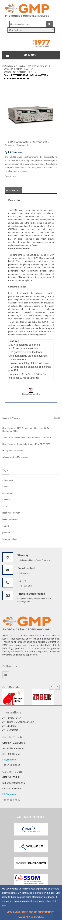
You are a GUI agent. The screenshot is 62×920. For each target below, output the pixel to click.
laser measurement (11, 512)
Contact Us (12, 729)
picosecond (7, 492)
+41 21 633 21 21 (25, 585)
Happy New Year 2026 (12, 450)
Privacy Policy (13, 717)
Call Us (21, 581)
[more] (56, 417)
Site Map (11, 725)
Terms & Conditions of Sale (20, 721)
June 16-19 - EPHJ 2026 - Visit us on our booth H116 (26, 437)
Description (13, 190)
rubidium (6, 499)
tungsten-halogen (10, 538)
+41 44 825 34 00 (11, 799)
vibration (6, 506)
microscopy (7, 479)
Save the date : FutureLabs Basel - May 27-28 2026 (26, 443)
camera (5, 525)
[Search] (49, 24)
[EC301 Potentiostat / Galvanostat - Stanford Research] (31, 114)
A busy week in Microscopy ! (15, 457)
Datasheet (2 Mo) (31, 394)
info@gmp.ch (23, 572)
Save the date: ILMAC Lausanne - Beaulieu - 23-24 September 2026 (25, 429)
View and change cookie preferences (30, 912)
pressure (6, 532)
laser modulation (9, 519)
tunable (5, 486)
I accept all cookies (31, 916)
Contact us (10, 176)
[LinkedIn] (5, 674)
